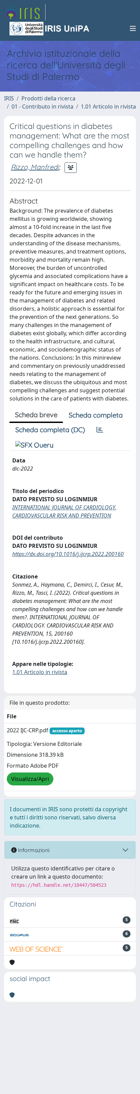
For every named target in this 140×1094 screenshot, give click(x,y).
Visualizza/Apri (30, 779)
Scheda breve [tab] (36, 414)
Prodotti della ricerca (48, 98)
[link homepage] (25, 12)
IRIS (9, 98)
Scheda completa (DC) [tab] (50, 429)
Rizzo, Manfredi (35, 167)
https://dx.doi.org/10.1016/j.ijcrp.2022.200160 (68, 554)
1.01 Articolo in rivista (108, 106)
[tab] (100, 430)
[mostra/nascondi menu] (133, 28)
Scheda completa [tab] (96, 415)
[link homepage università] (50, 28)
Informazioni (33, 850)
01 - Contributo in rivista (42, 106)
